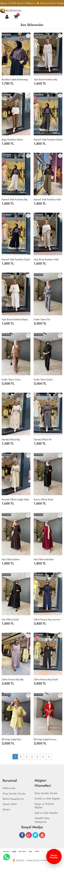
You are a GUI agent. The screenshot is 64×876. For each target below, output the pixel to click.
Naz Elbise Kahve (10, 559)
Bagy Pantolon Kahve (12, 139)
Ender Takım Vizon (11, 379)
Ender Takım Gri (42, 319)
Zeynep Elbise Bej (11, 439)
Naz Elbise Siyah (10, 619)
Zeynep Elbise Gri (43, 439)
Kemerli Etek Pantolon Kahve (48, 139)
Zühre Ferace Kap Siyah (46, 679)
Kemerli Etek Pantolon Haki (47, 199)
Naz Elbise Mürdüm (44, 559)
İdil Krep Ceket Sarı (11, 739)
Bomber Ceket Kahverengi (15, 79)
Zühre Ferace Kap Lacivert (47, 619)
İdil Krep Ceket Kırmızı (45, 739)
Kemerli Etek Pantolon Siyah (16, 259)
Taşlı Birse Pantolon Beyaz (15, 319)
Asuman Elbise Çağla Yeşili (15, 499)
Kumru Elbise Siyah (43, 499)
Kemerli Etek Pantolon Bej (14, 199)
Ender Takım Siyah (43, 379)
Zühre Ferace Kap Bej (13, 679)
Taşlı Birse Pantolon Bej (45, 79)
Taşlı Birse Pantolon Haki (46, 259)
